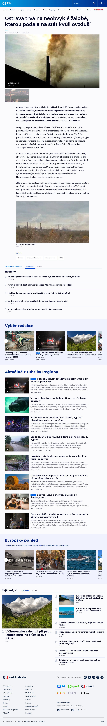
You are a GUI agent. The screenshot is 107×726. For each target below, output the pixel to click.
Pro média (29, 686)
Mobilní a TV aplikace (10, 710)
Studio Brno (29, 693)
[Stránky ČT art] (72, 693)
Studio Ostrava (30, 696)
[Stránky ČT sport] (73, 686)
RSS (102, 721)
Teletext (6, 696)
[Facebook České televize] (89, 677)
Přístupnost (41, 721)
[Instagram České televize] (85, 677)
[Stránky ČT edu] (85, 693)
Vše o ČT (6, 713)
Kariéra (28, 703)
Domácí (37, 10)
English (19, 721)
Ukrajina (21, 10)
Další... (79, 10)
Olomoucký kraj (50, 258)
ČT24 (6, 30)
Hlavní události (9, 10)
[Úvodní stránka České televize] (15, 677)
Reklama (28, 689)
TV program (7, 686)
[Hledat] (94, 3)
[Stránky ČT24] (61, 686)
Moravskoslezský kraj (34, 258)
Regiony (52, 10)
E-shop (5, 706)
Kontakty (28, 713)
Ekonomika (62, 10)
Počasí (71, 10)
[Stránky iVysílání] (87, 686)
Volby (29, 10)
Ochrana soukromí (29, 721)
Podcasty (6, 699)
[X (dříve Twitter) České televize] (97, 677)
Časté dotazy (30, 710)
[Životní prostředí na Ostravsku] (52, 222)
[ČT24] (7, 3)
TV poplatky (7, 693)
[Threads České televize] (102, 677)
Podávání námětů (31, 706)
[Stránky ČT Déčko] (61, 693)
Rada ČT (28, 699)
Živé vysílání (7, 689)
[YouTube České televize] (93, 677)
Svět (44, 10)
